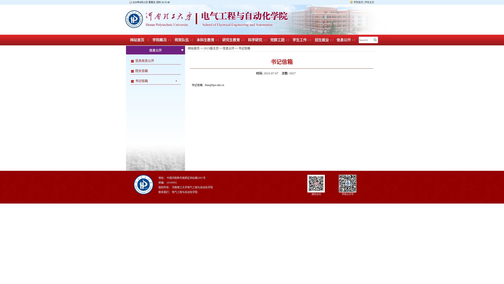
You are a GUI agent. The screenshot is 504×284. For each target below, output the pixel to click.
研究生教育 (231, 40)
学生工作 (300, 40)
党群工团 (277, 40)
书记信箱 (141, 81)
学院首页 (358, 2)
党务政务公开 (144, 61)
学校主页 (369, 2)
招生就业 (322, 40)
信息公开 (344, 40)
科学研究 (255, 40)
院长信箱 (141, 71)
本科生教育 (205, 40)
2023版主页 (211, 48)
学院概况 (159, 40)
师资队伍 (182, 40)
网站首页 (137, 40)
